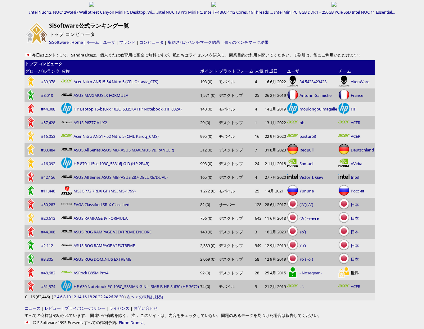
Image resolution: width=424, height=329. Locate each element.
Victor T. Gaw (311, 177)
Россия (357, 191)
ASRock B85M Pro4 (91, 273)
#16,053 (48, 136)
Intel (355, 177)
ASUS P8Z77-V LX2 (90, 122)
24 (105, 297)
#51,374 (48, 286)
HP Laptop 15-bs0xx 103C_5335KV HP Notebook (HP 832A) (128, 109)
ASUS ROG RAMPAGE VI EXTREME (104, 245)
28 (116, 297)
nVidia (356, 163)
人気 (259, 71)
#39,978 (48, 81)
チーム (93, 42)
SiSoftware (59, 42)
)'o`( (303, 232)
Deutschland (362, 150)
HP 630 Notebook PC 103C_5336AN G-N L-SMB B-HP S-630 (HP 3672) (136, 286)
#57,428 (48, 122)
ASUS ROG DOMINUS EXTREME (102, 259)
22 (100, 297)
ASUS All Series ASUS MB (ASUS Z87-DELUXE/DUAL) (121, 177)
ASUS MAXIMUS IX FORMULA (101, 95)
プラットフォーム (236, 71)
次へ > (132, 297)
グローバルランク (42, 71)
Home (77, 42)
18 (90, 297)
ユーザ (109, 42)
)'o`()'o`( (306, 259)
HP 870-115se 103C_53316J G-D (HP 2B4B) (111, 163)
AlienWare (360, 81)
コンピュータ (151, 42)
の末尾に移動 (151, 297)
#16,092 (48, 163)
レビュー (53, 308)
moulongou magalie (318, 109)
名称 (65, 71)
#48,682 (48, 273)
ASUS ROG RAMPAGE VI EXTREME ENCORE (112, 232)
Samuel (306, 163)
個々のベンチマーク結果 (246, 42)
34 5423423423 (313, 81)
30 (121, 297)
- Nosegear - (311, 273)
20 (95, 297)
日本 (355, 204)
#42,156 (48, 177)
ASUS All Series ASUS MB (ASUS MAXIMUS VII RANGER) (124, 150)
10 (68, 297)
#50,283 (48, 204)
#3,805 (47, 259)
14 (79, 297)
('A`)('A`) (306, 204)
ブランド (127, 42)
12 (74, 297)
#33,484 (48, 150)
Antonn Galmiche (316, 95)
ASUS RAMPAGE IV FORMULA (101, 218)
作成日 (271, 71)
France (357, 95)
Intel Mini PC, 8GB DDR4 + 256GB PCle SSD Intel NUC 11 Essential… (334, 12)
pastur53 (308, 136)
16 (84, 297)
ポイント (209, 71)
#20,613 (48, 218)
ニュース (33, 308)
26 (111, 297)
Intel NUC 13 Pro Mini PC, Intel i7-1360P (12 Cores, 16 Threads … (214, 12)
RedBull (306, 150)
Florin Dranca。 (133, 322)
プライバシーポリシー (85, 308)
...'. (302, 286)
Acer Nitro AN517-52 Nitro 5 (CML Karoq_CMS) (116, 136)
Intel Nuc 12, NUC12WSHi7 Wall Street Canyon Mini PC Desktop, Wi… (92, 12)
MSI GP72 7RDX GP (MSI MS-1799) (105, 191)
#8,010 (47, 95)
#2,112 (47, 245)
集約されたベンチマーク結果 (194, 42)
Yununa (307, 191)
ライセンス (119, 308)
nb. (302, 122)
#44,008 (48, 109)
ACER (355, 122)
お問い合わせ (145, 308)
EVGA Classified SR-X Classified (101, 204)
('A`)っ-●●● (309, 218)
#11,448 (48, 191)
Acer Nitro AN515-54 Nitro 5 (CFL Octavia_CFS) (116, 81)
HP (353, 109)
